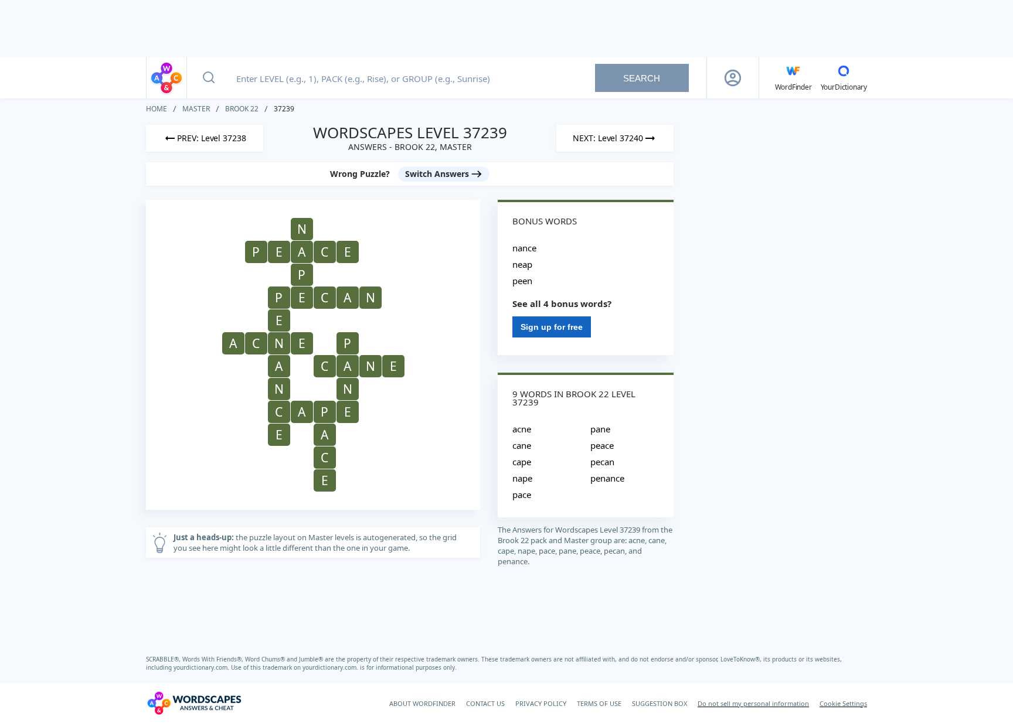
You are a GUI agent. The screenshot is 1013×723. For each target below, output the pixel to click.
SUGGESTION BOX (659, 703)
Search (641, 78)
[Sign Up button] (733, 77)
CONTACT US (485, 703)
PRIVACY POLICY (540, 703)
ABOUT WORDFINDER (422, 703)
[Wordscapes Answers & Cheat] (166, 77)
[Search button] (208, 77)
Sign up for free (552, 327)
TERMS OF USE (599, 703)
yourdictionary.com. (202, 667)
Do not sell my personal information (753, 703)
